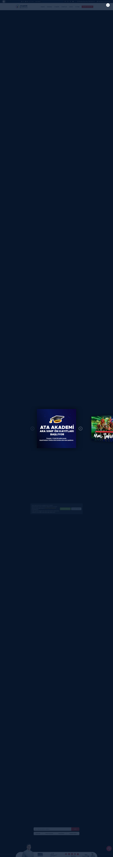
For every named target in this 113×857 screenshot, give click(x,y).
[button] (80, 428)
